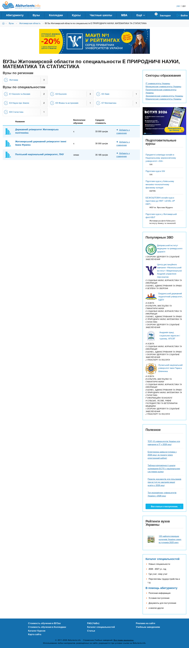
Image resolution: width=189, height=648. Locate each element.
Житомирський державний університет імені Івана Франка (40, 143)
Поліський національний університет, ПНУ (39, 154)
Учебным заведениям (148, 627)
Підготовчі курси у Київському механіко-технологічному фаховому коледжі (160, 184)
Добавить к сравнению (123, 155)
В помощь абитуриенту (161, 588)
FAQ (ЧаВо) (93, 623)
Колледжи (56, 15)
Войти (184, 15)
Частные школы (101, 15)
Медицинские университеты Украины (163, 86)
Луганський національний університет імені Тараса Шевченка (170, 368)
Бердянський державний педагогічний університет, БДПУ (170, 296)
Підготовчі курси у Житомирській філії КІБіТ (161, 216)
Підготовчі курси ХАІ (155, 171)
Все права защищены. (124, 640)
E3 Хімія (105, 93)
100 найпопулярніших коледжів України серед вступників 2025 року (170, 539)
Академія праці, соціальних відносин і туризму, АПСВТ (169, 335)
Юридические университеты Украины (163, 98)
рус (184, 5)
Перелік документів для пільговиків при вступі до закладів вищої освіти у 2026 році (164, 482)
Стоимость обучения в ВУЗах (44, 623)
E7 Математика (109, 102)
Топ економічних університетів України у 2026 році (162, 494)
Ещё (139, 15)
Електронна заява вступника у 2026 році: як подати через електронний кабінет (162, 454)
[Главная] (24, 5)
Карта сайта (34, 634)
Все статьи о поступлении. (164, 506)
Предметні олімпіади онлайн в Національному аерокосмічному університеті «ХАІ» (161, 157)
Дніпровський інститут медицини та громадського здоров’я (169, 248)
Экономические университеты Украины (164, 95)
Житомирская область (30, 23)
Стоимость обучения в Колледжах (47, 627)
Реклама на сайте (145, 623)
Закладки (165, 15)
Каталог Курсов (36, 630)
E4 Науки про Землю (19, 102)
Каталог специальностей (162, 559)
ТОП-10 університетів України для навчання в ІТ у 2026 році (164, 443)
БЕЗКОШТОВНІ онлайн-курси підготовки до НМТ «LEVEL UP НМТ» (160, 200)
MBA (124, 15)
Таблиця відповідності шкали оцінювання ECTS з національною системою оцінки (164, 468)
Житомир (13, 79)
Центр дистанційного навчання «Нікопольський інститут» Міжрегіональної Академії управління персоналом (169, 270)
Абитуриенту (15, 15)
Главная (4, 23)
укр (178, 5)
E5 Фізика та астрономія (66, 102)
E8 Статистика (16, 111)
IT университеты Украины (158, 83)
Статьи (91, 630)
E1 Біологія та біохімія (19, 93)
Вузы (36, 15)
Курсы (76, 15)
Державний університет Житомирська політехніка (36, 131)
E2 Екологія (61, 93)
